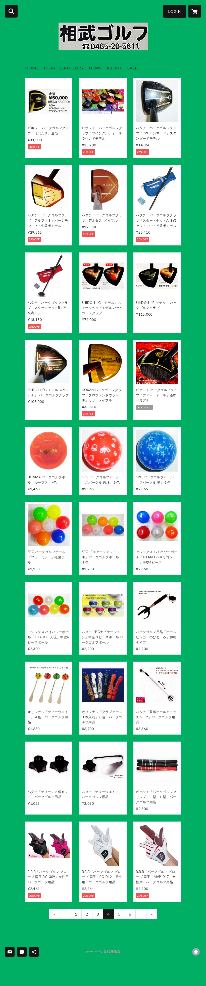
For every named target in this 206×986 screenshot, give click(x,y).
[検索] (11, 11)
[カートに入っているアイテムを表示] (194, 11)
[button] (174, 11)
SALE (132, 67)
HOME (32, 67)
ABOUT (114, 67)
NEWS (95, 67)
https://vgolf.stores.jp (196, 952)
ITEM (49, 67)
